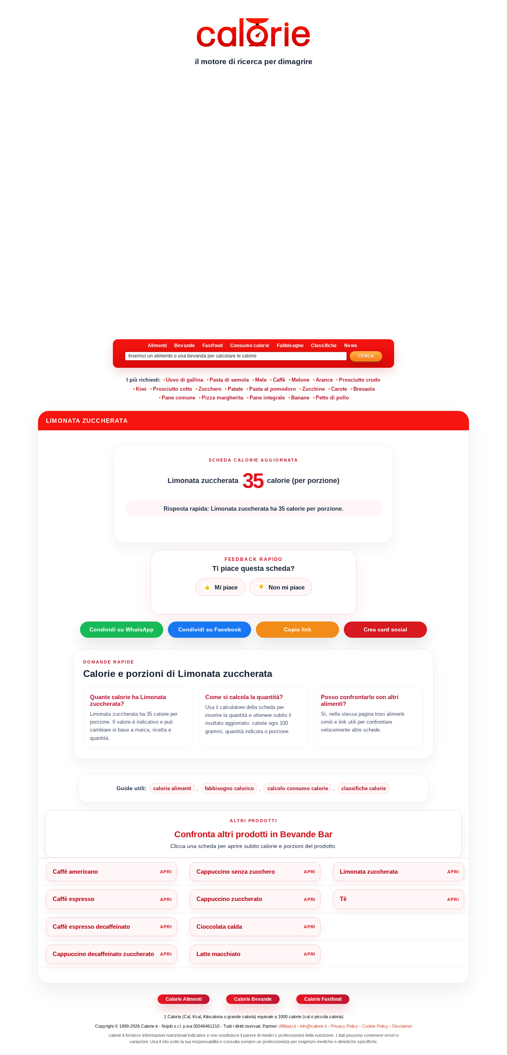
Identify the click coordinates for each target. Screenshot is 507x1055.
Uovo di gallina (184, 380)
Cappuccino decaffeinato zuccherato (103, 953)
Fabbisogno (290, 345)
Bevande (184, 345)
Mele (261, 380)
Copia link (297, 629)
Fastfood (212, 345)
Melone (300, 380)
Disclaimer (402, 1026)
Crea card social (385, 629)
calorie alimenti (172, 788)
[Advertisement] (253, 132)
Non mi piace (281, 587)
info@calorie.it (313, 1026)
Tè (343, 898)
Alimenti (157, 345)
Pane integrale (267, 398)
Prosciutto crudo (359, 380)
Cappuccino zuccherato (229, 898)
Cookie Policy (375, 1026)
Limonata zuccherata (369, 871)
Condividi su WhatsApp (122, 629)
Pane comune (178, 398)
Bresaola (364, 389)
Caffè (279, 380)
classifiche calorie (363, 788)
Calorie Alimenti (184, 999)
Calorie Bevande (253, 999)
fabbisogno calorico (229, 788)
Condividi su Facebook (209, 629)
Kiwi (141, 389)
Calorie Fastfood (322, 999)
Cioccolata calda (219, 926)
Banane (300, 398)
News (350, 345)
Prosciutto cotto (172, 389)
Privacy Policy (344, 1026)
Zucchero (209, 389)
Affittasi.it (287, 1026)
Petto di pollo (332, 398)
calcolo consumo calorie (297, 788)
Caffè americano (75, 871)
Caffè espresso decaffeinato (91, 926)
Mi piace (221, 587)
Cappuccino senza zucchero (235, 871)
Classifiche (324, 345)
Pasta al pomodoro (272, 389)
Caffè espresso (73, 898)
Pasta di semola (229, 380)
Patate (235, 389)
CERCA (366, 356)
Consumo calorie (249, 345)
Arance (324, 380)
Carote (339, 389)
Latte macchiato (218, 953)
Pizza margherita (222, 398)
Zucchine (313, 389)
